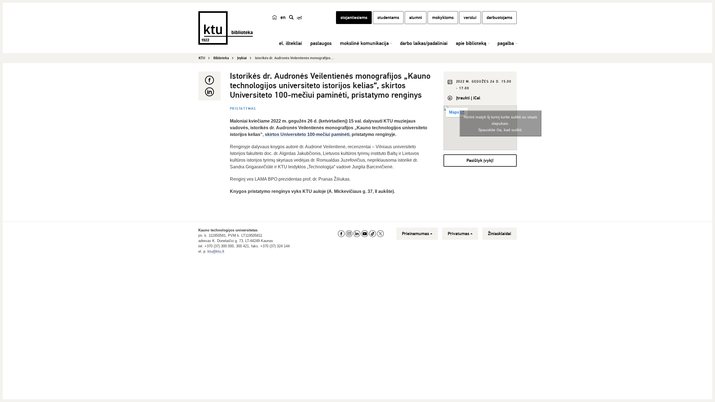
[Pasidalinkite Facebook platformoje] (209, 80)
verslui (470, 17)
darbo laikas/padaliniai (423, 43)
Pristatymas (243, 109)
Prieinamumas (415, 233)
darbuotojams (499, 17)
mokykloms (443, 17)
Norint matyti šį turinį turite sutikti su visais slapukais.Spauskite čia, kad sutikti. (500, 123)
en (283, 17)
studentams (388, 17)
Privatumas (458, 233)
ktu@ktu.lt (216, 251)
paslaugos (321, 43)
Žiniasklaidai (499, 233)
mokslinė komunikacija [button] (364, 43)
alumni (415, 17)
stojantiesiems (353, 17)
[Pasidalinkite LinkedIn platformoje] (209, 91)
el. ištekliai (290, 43)
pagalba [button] (505, 43)
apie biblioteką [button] (471, 43)
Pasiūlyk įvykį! (480, 160)
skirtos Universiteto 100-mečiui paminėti (307, 134)
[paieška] (291, 17)
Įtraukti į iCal (468, 98)
